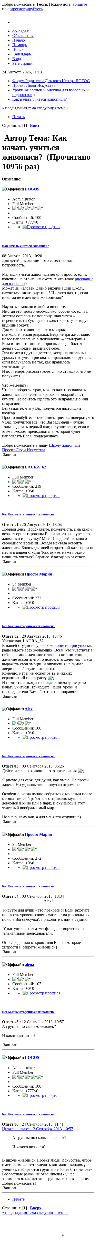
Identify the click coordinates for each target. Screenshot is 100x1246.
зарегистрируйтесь (26, 9)
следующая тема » (52, 108)
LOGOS (32, 189)
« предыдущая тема (19, 108)
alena (29, 964)
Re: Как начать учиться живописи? (28, 514)
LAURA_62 (35, 467)
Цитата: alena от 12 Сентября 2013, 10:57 (37, 1129)
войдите (80, 4)
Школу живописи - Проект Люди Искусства (42, 447)
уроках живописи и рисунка (61, 645)
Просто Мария (38, 574)
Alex (29, 709)
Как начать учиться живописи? (25, 246)
